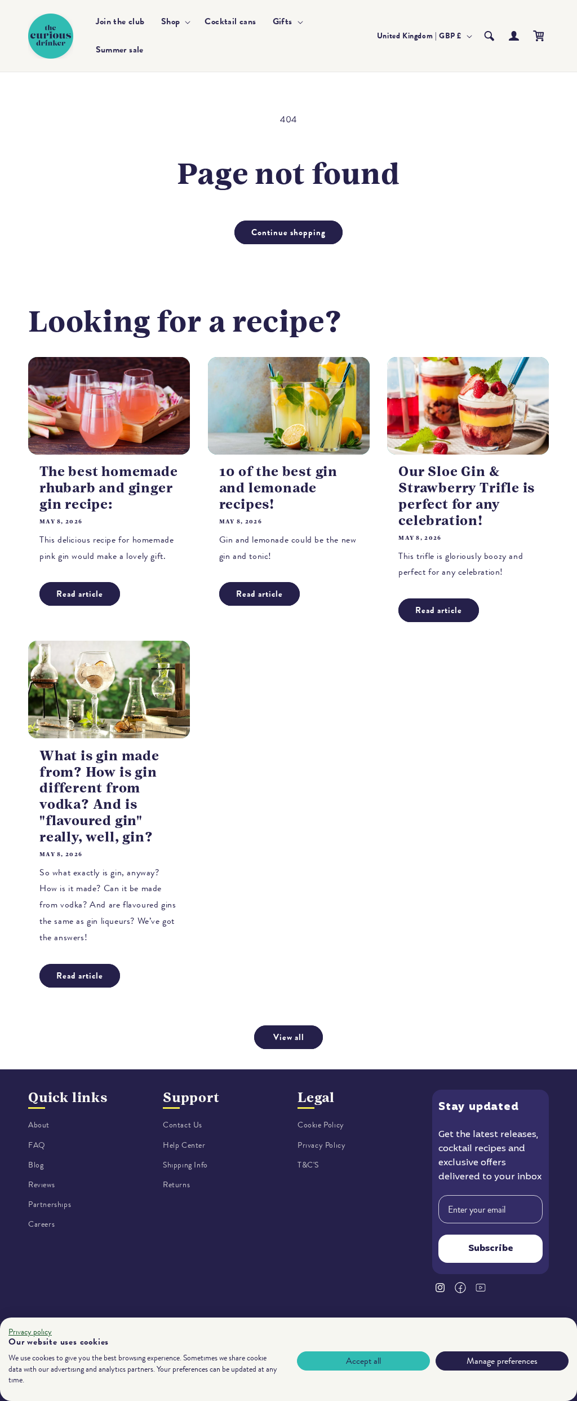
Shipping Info (185, 1165)
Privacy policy (30, 1332)
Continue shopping (288, 232)
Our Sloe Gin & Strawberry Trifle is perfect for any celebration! (466, 496)
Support (191, 1097)
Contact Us (182, 1125)
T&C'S (308, 1165)
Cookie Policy (321, 1125)
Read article (79, 594)
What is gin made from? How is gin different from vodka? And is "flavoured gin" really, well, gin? (99, 796)
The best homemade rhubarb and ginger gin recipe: (108, 488)
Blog (35, 1165)
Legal (316, 1097)
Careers (41, 1224)
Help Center (184, 1145)
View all (288, 1037)
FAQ (37, 1145)
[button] (175, 21)
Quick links (68, 1097)
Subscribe (490, 1248)
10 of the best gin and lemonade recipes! (278, 488)
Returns (176, 1185)
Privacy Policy (321, 1145)
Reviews (41, 1185)
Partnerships (49, 1204)
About (39, 1125)
